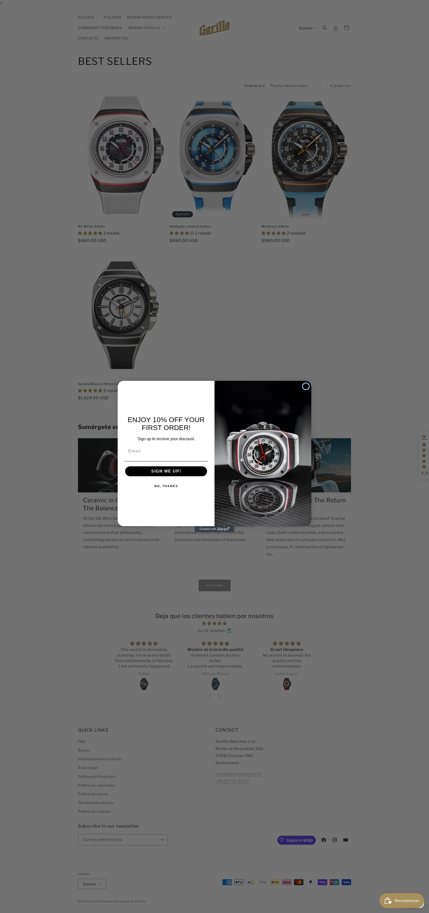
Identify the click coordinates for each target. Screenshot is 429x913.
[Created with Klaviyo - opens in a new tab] (214, 529)
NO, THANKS (166, 486)
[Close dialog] (306, 386)
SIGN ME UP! (166, 471)
